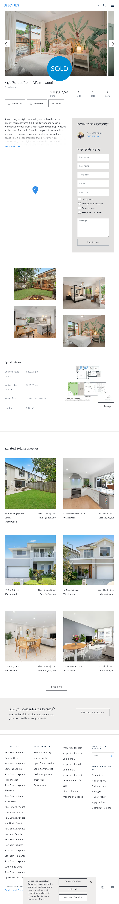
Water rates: (11, 385)
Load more (56, 686)
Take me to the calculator (93, 712)
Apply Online (98, 803)
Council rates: (12, 372)
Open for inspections (45, 764)
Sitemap (22, 890)
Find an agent (99, 781)
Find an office (99, 797)
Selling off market (43, 769)
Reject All (72, 889)
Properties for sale (72, 748)
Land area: (10, 408)
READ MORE (11, 147)
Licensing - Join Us (101, 808)
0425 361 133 (93, 136)
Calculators (40, 785)
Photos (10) (17, 103)
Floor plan (39, 103)
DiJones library (70, 792)
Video (58, 103)
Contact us (97, 775)
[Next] (112, 43)
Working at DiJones (73, 797)
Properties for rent (72, 754)
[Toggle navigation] (112, 5)
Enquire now (93, 242)
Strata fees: (11, 399)
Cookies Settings (73, 881)
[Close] (90, 881)
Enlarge (107, 406)
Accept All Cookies (73, 897)
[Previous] (6, 43)
